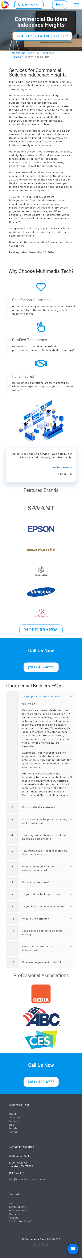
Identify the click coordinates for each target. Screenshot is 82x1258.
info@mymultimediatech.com (27, 1179)
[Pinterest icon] (43, 1244)
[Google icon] (47, 1244)
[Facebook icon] (35, 1244)
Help (11, 1203)
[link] (5, 5)
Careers (13, 1121)
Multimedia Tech (22, 53)
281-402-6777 (17, 1172)
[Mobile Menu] (76, 4)
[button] (41, 746)
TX (37, 53)
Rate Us (13, 1217)
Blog (11, 1124)
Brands (13, 1128)
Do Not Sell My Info (21, 1221)
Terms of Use (17, 1207)
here (21, 245)
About (12, 1114)
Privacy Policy (17, 1210)
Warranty (14, 1214)
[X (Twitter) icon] (39, 1244)
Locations (15, 1117)
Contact (13, 1132)
